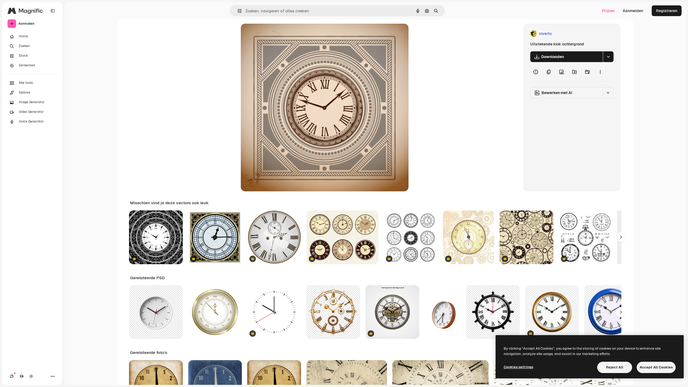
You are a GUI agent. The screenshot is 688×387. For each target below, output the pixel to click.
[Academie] (21, 376)
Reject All (614, 367)
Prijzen (608, 10)
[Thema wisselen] (31, 376)
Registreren (666, 10)
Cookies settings (518, 367)
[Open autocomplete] (237, 11)
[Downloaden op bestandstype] (608, 56)
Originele (276, 33)
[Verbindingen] (12, 376)
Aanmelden (633, 10)
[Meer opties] (600, 71)
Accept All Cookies (656, 367)
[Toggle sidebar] (52, 10)
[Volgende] (621, 237)
